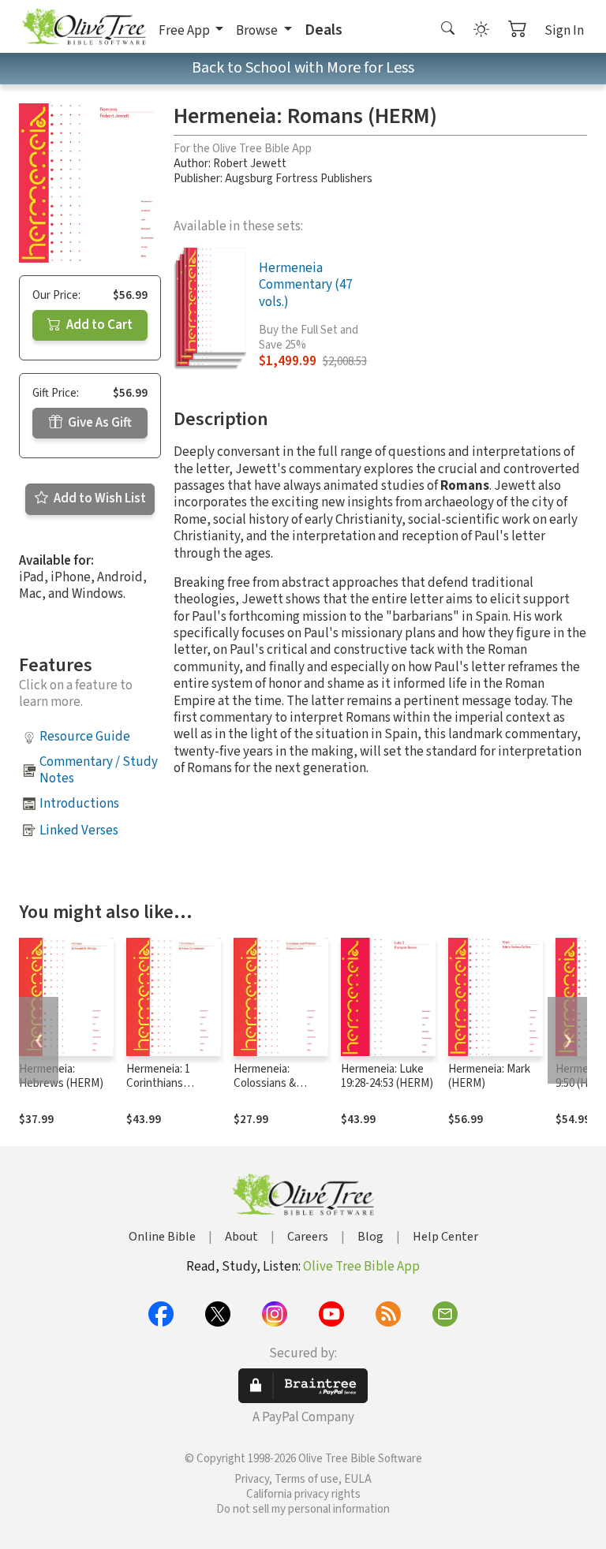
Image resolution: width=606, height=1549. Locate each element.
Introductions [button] (79, 803)
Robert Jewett (249, 163)
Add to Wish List (98, 498)
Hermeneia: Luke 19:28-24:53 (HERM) (387, 1076)
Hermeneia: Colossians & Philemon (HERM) (276, 1084)
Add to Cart (98, 324)
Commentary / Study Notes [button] (98, 770)
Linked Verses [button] (78, 830)
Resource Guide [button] (84, 736)
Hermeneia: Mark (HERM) (489, 1076)
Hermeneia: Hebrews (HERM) (61, 1076)
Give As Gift (98, 422)
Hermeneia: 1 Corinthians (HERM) (158, 1084)
